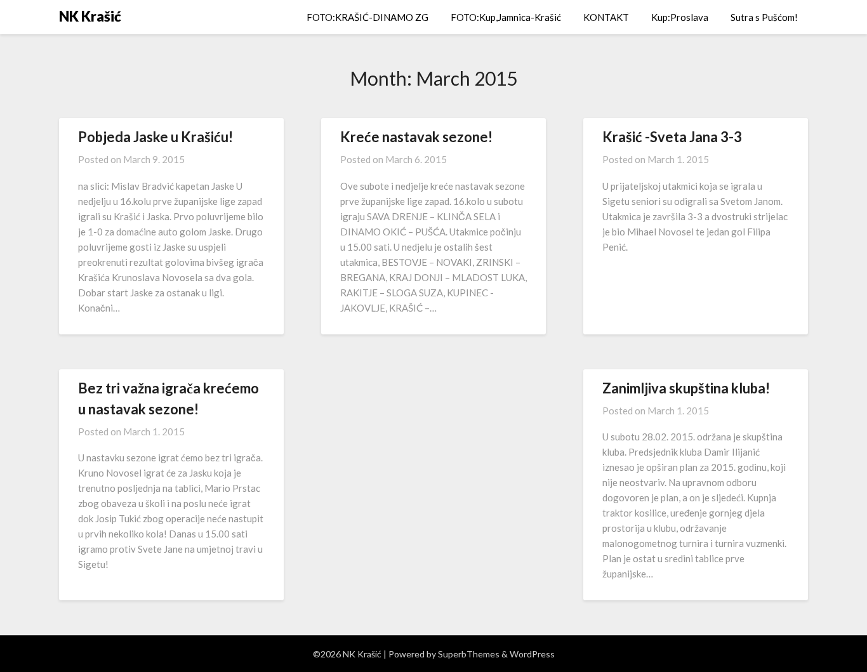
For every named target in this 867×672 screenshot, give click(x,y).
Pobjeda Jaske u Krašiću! (155, 136)
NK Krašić (90, 16)
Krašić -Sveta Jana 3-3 (672, 136)
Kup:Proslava (679, 17)
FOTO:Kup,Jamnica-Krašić (506, 17)
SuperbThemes (469, 654)
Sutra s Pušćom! (764, 17)
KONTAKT (606, 17)
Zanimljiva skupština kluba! (686, 388)
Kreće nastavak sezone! (416, 136)
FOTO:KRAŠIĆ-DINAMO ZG (367, 17)
